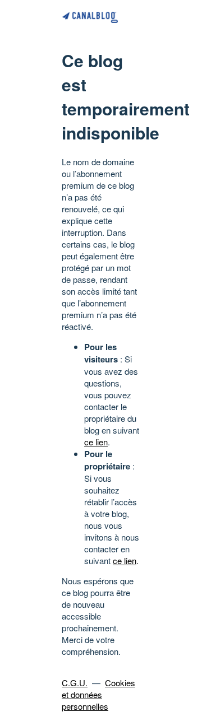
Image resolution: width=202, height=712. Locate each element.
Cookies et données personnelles (98, 694)
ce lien (96, 442)
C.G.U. (75, 682)
